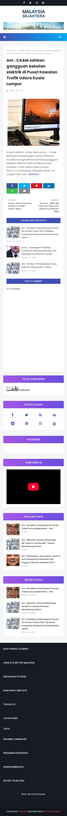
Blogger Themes (52, 811)
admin (11, 90)
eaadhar (22, 811)
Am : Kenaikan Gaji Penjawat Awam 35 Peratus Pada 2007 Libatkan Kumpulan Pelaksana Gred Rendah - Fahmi (40, 232)
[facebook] (24, 3)
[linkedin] (54, 415)
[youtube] (54, 423)
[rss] (40, 415)
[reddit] (13, 423)
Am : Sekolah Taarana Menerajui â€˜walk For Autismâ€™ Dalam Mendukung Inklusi (38, 543)
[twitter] (30, 3)
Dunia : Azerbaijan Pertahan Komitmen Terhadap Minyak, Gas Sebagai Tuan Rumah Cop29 (38, 250)
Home (9, 50)
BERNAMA (33, 174)
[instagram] (37, 3)
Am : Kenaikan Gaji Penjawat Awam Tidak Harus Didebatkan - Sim (40, 527)
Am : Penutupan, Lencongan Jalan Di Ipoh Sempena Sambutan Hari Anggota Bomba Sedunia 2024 (40, 559)
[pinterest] (43, 3)
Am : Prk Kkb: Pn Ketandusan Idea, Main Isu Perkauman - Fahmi (39, 265)
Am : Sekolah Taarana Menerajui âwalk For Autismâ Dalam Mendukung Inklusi (38, 606)
